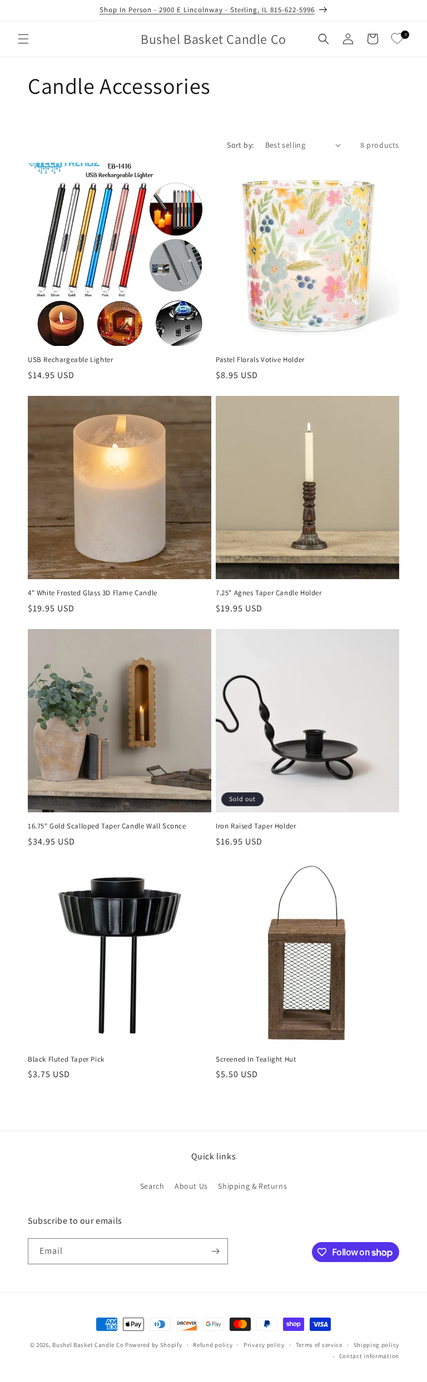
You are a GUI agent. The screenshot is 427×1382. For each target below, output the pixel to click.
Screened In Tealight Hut (256, 1059)
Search (152, 1186)
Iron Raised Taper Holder (256, 826)
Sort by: (240, 145)
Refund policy (212, 1345)
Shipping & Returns (252, 1186)
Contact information (369, 1356)
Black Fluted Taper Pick (66, 1059)
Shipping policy (377, 1345)
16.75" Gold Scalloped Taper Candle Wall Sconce (107, 826)
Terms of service (319, 1345)
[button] (23, 39)
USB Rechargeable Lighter (70, 359)
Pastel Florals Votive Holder (260, 359)
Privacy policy (264, 1345)
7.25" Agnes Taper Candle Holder (269, 593)
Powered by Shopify (153, 1345)
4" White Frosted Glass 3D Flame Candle (92, 593)
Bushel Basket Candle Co (87, 1345)
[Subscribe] (215, 1251)
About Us (191, 1186)
